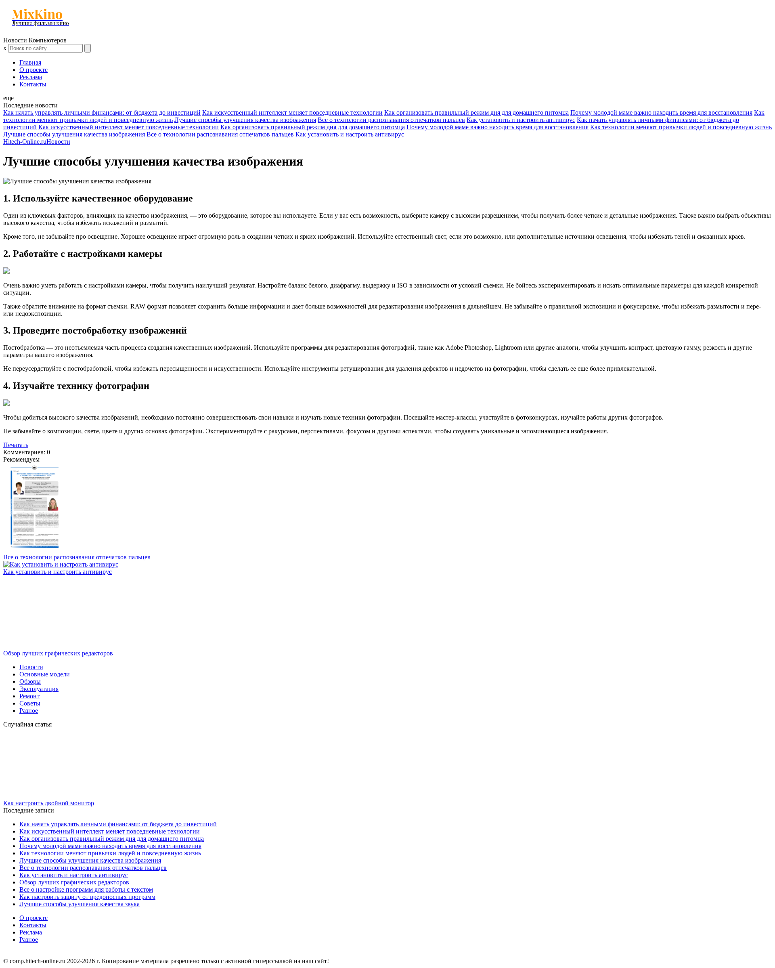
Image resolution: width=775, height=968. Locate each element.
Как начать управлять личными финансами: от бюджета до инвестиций (102, 112)
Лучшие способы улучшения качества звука (79, 904)
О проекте (33, 69)
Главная (30, 62)
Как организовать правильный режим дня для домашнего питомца (476, 112)
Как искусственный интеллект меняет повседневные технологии (292, 112)
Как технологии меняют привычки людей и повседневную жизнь (681, 127)
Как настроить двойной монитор (48, 803)
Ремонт (29, 696)
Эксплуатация (39, 688)
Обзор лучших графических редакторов (58, 653)
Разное (28, 710)
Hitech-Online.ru (24, 141)
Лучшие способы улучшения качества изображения (245, 119)
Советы (29, 703)
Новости (58, 141)
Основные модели (44, 674)
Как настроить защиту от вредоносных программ (87, 896)
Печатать (15, 444)
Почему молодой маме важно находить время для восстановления (661, 112)
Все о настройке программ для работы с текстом (86, 889)
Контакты (32, 84)
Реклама (30, 76)
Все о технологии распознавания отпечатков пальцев (391, 119)
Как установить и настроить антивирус (521, 119)
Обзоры (30, 681)
